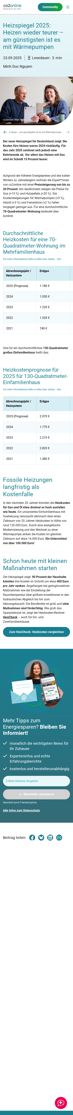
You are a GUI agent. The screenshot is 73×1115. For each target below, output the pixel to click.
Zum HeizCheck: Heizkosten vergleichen (36, 632)
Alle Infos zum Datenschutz (21, 810)
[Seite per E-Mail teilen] (59, 838)
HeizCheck (10, 617)
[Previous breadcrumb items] (5, 132)
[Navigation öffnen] (68, 7)
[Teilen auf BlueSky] (41, 838)
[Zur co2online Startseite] (12, 7)
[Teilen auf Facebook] (32, 838)
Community (50, 7)
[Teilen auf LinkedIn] (50, 838)
